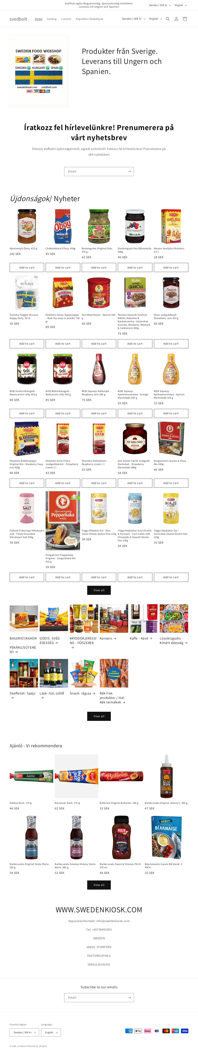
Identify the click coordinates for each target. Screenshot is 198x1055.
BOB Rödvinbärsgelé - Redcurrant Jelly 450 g (58, 393)
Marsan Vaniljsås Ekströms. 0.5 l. (169, 250)
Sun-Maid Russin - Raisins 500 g (98, 316)
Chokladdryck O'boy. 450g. (61, 248)
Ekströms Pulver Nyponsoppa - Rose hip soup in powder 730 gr (62, 318)
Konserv (106, 638)
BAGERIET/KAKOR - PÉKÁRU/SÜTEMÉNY (23, 645)
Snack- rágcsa (80, 693)
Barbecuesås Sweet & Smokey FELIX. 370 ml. (120, 866)
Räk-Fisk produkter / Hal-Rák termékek (112, 698)
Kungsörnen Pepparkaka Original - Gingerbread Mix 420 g (61, 558)
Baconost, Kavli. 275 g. (68, 803)
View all (99, 590)
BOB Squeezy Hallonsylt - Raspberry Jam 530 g (96, 393)
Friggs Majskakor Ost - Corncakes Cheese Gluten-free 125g (171, 534)
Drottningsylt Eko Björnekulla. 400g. (135, 250)
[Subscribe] (129, 171)
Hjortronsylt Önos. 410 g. (24, 248)
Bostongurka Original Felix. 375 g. (97, 250)
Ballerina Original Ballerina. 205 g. (119, 803)
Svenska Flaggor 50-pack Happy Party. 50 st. (24, 316)
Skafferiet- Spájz (22, 693)
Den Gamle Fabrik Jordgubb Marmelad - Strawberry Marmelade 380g (134, 464)
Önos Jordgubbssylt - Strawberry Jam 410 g (166, 316)
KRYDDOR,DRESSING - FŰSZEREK (83, 640)
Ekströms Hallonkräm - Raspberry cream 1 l (95, 462)
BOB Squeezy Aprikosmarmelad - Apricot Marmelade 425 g (169, 394)
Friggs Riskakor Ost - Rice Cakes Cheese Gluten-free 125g (99, 532)
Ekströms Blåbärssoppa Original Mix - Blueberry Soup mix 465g (26, 464)
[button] (168, 19)
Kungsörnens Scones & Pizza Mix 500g (170, 462)
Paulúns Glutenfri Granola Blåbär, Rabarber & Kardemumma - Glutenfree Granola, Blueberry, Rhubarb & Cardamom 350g (134, 321)
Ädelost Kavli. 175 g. (21, 803)
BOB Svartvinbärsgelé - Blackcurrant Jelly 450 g (23, 393)
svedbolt (22, 1046)
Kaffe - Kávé (139, 638)
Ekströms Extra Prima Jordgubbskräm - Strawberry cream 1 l (62, 464)
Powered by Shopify (37, 1046)
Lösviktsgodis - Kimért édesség (171, 640)
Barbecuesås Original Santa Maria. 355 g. (29, 866)
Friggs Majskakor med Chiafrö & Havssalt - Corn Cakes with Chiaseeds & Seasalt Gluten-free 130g (135, 535)
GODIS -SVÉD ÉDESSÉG (50, 640)
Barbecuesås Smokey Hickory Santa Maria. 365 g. (75, 866)
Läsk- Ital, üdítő (52, 693)
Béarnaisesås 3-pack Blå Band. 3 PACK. (163, 866)
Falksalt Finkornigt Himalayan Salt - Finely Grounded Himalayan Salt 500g (27, 534)
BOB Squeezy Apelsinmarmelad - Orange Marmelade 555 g (133, 394)
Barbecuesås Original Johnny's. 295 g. (166, 803)
